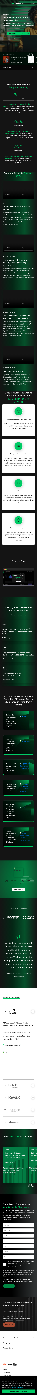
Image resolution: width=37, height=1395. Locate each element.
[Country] (18, 1257)
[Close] (35, 1379)
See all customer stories (11, 997)
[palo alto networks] (18, 4)
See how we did (8, 659)
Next (32, 1185)
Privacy (5, 1369)
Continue (8, 1286)
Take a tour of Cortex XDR (17, 33)
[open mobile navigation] (2, 4)
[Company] (18, 1241)
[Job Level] (18, 1246)
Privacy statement (17, 1387)
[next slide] (32, 54)
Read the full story (11, 1045)
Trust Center (7, 1372)
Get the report (7, 638)
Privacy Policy (11, 1281)
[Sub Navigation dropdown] (18, 67)
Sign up (8, 1324)
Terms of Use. (20, 1320)
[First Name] (18, 1225)
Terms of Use (7, 1375)
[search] (34, 4)
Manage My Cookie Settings (18, 1391)
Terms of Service (23, 1281)
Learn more (18, 432)
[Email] (18, 1236)
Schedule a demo (19, 39)
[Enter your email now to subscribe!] (18, 1313)
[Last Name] (18, 1230)
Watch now (17, 889)
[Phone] (18, 1251)
